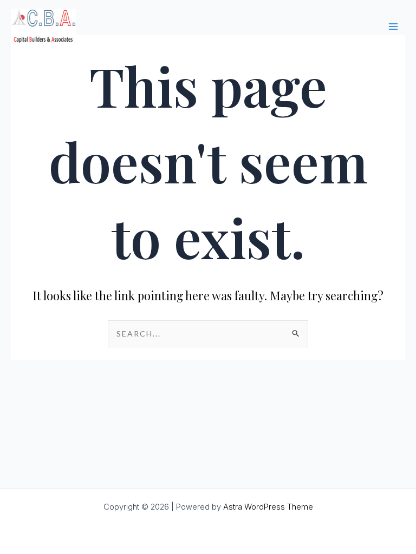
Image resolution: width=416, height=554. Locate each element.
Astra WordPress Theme (268, 507)
